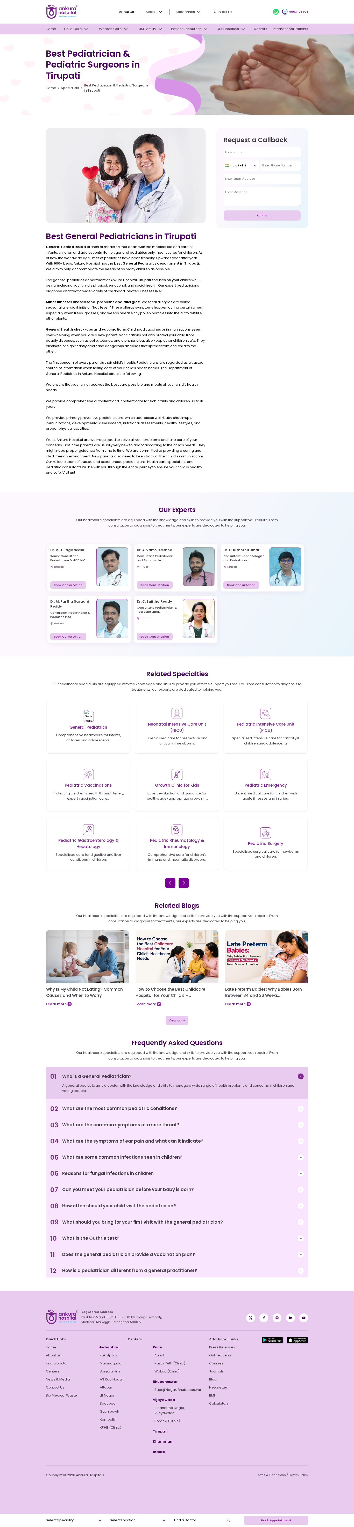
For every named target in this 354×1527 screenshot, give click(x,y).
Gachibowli (109, 1411)
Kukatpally (108, 1355)
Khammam (163, 1441)
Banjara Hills (110, 1371)
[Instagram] (277, 1318)
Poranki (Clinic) (167, 1421)
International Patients (290, 28)
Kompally (108, 1419)
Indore (159, 1451)
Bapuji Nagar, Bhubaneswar (177, 1389)
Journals (216, 1371)
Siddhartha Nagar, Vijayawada (169, 1410)
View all (175, 1020)
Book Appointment (276, 1520)
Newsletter (218, 1387)
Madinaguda (111, 1363)
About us (53, 1355)
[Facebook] (250, 1318)
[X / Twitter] (263, 1318)
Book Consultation (68, 585)
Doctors (260, 28)
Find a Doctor (57, 1363)
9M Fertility (147, 28)
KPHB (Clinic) (110, 1427)
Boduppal (108, 1403)
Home (51, 28)
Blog (213, 1379)
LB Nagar (107, 1395)
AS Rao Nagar (111, 1379)
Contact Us (223, 11)
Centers (52, 1371)
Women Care (110, 28)
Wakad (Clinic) (167, 1371)
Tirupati (160, 1431)
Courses (216, 1363)
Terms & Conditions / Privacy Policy (282, 1475)
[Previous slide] (170, 883)
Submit (262, 215)
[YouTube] (303, 1318)
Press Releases (222, 1347)
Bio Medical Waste (61, 1395)
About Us (126, 11)
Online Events (220, 1355)
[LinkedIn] (290, 1318)
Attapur (106, 1387)
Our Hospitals (227, 28)
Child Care (73, 28)
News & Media (58, 1379)
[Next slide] (184, 883)
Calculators (219, 1403)
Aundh (159, 1355)
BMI (212, 1395)
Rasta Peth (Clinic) (169, 1363)
